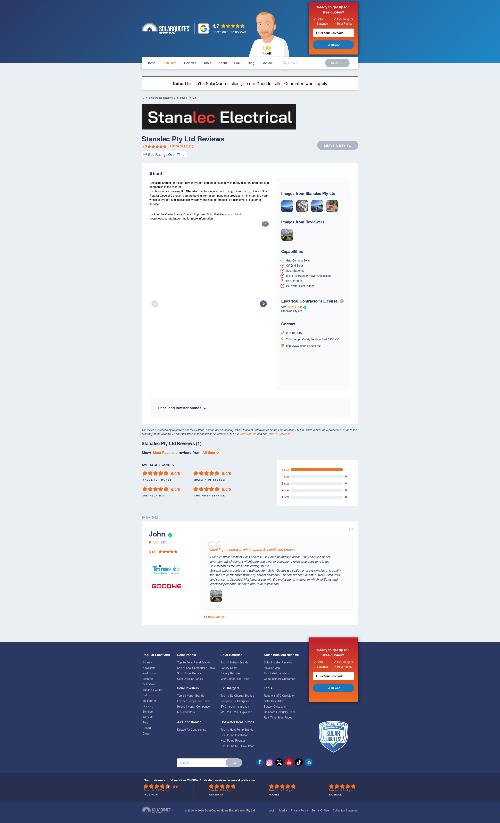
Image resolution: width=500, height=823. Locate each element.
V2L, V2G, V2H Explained (236, 712)
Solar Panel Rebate (189, 673)
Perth (146, 722)
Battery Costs (229, 668)
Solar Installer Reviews (278, 662)
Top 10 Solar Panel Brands (193, 662)
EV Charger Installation (235, 706)
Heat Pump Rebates (233, 740)
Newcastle (149, 668)
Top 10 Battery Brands (234, 662)
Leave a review (338, 145)
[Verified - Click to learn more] (169, 533)
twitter (279, 762)
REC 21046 (295, 307)
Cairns (147, 695)
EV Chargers (230, 688)
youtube (289, 762)
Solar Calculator (274, 701)
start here (169, 63)
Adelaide (148, 717)
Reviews (190, 63)
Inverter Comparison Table (193, 701)
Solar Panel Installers (161, 97)
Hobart (147, 728)
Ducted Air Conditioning (191, 729)
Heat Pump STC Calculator (237, 746)
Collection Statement (345, 810)
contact (267, 63)
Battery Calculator (275, 706)
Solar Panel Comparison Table (196, 668)
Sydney (147, 662)
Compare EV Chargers (235, 701)
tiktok (299, 762)
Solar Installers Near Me (281, 655)
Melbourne (149, 700)
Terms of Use (248, 434)
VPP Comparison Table (235, 679)
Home (143, 98)
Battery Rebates (230, 673)
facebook (260, 762)
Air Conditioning (189, 722)
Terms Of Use (320, 810)
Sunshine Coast (152, 690)
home (151, 63)
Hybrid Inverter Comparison (194, 706)
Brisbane (148, 679)
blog (251, 63)
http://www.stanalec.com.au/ (303, 346)
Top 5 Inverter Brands (190, 695)
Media (283, 810)
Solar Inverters (188, 688)
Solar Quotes (166, 28)
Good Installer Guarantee (279, 679)
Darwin (147, 733)
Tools (207, 63)
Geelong (148, 706)
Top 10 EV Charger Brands (237, 695)
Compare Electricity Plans (280, 712)
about (223, 63)
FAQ (237, 63)
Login (272, 810)
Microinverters (186, 712)
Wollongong (150, 673)
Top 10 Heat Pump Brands (237, 729)
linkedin (308, 762)
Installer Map (272, 668)
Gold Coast (149, 684)
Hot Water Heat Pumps (237, 722)
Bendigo (148, 711)
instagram (269, 762)
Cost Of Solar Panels (190, 679)
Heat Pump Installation (234, 735)
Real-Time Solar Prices (278, 717)
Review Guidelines (279, 434)
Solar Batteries (231, 655)
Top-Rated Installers (276, 673)
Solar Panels (186, 655)
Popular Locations (156, 655)
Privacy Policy (299, 810)
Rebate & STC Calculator (279, 695)
